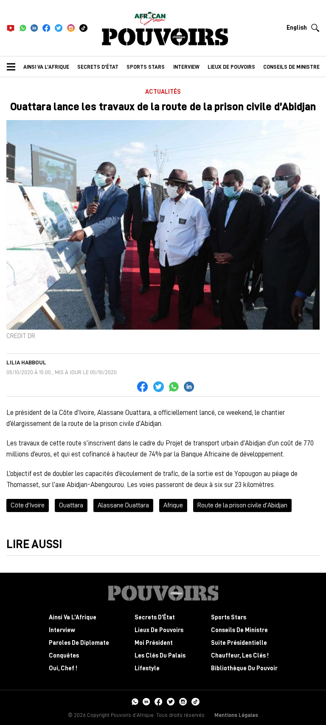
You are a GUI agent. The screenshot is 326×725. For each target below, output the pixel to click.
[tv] (10, 28)
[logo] (165, 37)
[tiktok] (83, 28)
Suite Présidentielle (239, 643)
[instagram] (71, 28)
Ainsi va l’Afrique (46, 67)
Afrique (173, 505)
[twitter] (59, 28)
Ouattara (71, 505)
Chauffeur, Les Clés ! (240, 655)
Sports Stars (145, 67)
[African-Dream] (149, 17)
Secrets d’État (97, 67)
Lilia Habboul (26, 362)
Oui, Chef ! (63, 668)
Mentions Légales (236, 715)
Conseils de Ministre (239, 630)
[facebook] (46, 28)
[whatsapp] (22, 28)
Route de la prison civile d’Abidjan (242, 505)
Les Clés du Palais (160, 655)
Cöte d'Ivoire (28, 505)
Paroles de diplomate (79, 643)
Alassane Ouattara (123, 505)
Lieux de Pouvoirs (159, 630)
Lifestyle (147, 668)
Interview (186, 67)
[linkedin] (34, 28)
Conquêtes (64, 655)
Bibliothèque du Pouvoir (244, 668)
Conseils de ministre (291, 67)
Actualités (163, 92)
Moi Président (154, 643)
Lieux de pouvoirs (231, 67)
